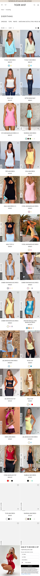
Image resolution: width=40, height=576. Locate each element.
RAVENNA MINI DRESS (30, 133)
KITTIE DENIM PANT (30, 98)
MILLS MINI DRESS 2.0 (10, 206)
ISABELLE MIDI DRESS (30, 475)
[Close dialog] (38, 547)
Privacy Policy (24, 573)
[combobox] (23, 563)
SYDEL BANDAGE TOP (10, 475)
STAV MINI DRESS (30, 171)
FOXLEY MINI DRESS (10, 60)
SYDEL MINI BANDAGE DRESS (30, 206)
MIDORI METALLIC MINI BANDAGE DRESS (30, 321)
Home (2, 9)
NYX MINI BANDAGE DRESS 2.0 (10, 133)
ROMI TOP (30, 360)
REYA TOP (10, 98)
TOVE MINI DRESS (10, 513)
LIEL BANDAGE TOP (10, 399)
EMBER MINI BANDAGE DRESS (9, 282)
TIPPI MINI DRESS (10, 171)
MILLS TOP (30, 399)
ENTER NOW (30, 566)
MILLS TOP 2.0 (10, 244)
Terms (29, 573)
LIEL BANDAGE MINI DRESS (9, 360)
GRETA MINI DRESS (10, 437)
